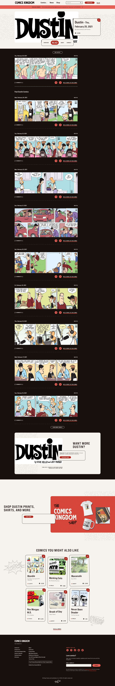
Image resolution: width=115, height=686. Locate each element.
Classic (31, 583)
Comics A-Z (17, 647)
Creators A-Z (17, 649)
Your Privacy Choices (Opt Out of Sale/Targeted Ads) (40, 662)
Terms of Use (31, 659)
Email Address (70, 663)
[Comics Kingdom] (22, 641)
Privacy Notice (92, 670)
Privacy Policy (32, 651)
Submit (96, 665)
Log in (98, 2)
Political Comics (18, 655)
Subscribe (89, 2)
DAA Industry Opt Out (33, 653)
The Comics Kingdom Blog (20, 651)
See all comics (57, 629)
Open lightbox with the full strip (30, 68)
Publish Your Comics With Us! (35, 665)
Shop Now (28, 516)
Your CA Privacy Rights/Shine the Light (37, 657)
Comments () (19, 82)
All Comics (17, 657)
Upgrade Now (65, 457)
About (30, 647)
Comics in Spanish (18, 653)
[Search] (80, 3)
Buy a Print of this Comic (70, 82)
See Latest (59, 52)
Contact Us (31, 649)
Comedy (52, 585)
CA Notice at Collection (34, 655)
